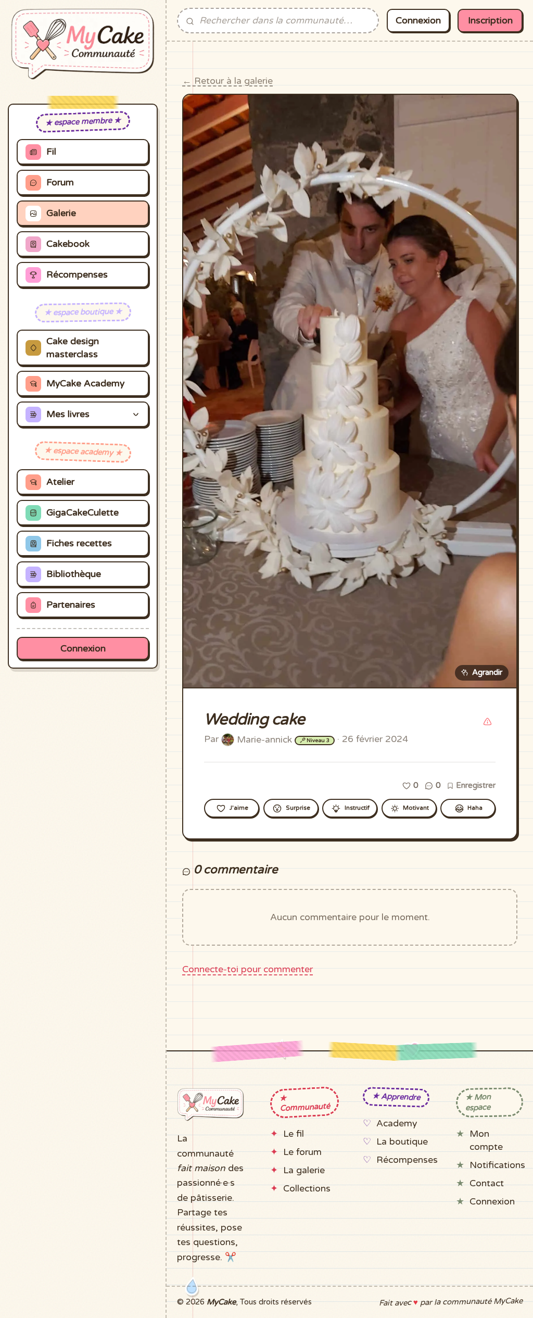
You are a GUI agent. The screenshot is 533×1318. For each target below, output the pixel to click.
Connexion (83, 648)
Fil (51, 151)
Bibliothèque (73, 574)
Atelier (60, 481)
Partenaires (70, 604)
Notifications (497, 1165)
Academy (396, 1123)
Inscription (490, 20)
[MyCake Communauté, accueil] (82, 44)
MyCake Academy (85, 383)
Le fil (293, 1133)
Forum (60, 182)
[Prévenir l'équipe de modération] (487, 721)
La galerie (304, 1170)
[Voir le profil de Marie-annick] (227, 739)
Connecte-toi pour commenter (247, 969)
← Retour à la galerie (227, 81)
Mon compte (486, 1140)
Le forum (302, 1152)
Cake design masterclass (72, 348)
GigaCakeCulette (82, 512)
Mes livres (68, 414)
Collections (307, 1188)
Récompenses (77, 274)
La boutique (402, 1141)
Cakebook (68, 244)
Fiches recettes (79, 543)
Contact (486, 1183)
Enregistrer (475, 785)
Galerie (61, 213)
